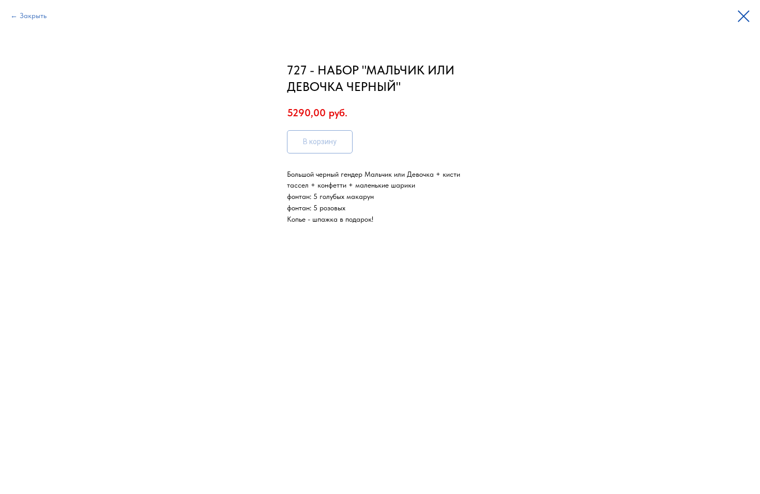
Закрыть (33, 15)
